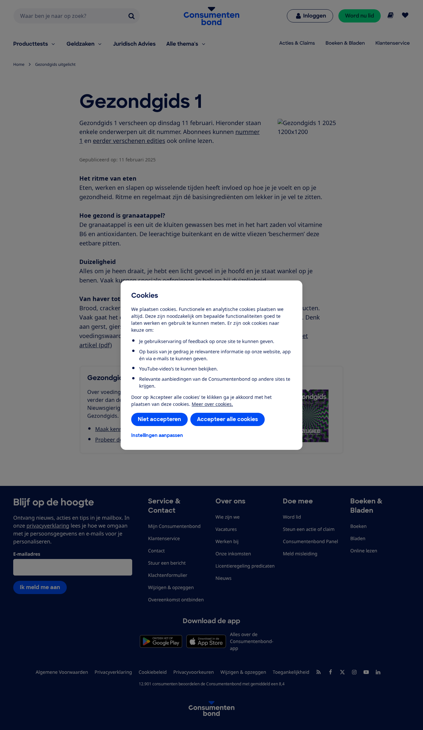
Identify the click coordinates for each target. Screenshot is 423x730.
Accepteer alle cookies (227, 419)
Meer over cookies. (212, 404)
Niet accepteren (159, 419)
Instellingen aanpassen (157, 435)
